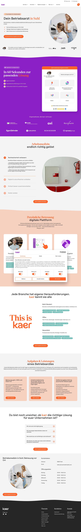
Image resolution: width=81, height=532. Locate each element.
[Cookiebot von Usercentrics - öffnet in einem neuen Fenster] (61, 252)
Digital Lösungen (45, 523)
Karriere (43, 525)
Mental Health (44, 521)
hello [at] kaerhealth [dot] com (64, 465)
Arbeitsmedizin (44, 515)
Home (42, 513)
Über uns (43, 527)
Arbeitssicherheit (45, 517)
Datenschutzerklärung (59, 515)
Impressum (56, 513)
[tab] (20, 157)
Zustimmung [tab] (22, 256)
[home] (3, 4)
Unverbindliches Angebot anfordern (13, 36)
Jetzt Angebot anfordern (40, 202)
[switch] (34, 274)
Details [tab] (40, 256)
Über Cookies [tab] (58, 256)
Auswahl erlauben (40, 278)
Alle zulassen (57, 278)
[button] (75, 1)
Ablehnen (23, 278)
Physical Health (44, 519)
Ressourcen (68, 1)
